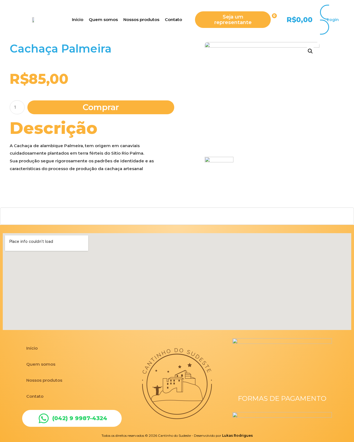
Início (32, 348)
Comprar (101, 107)
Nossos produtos (44, 380)
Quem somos (40, 364)
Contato (34, 396)
